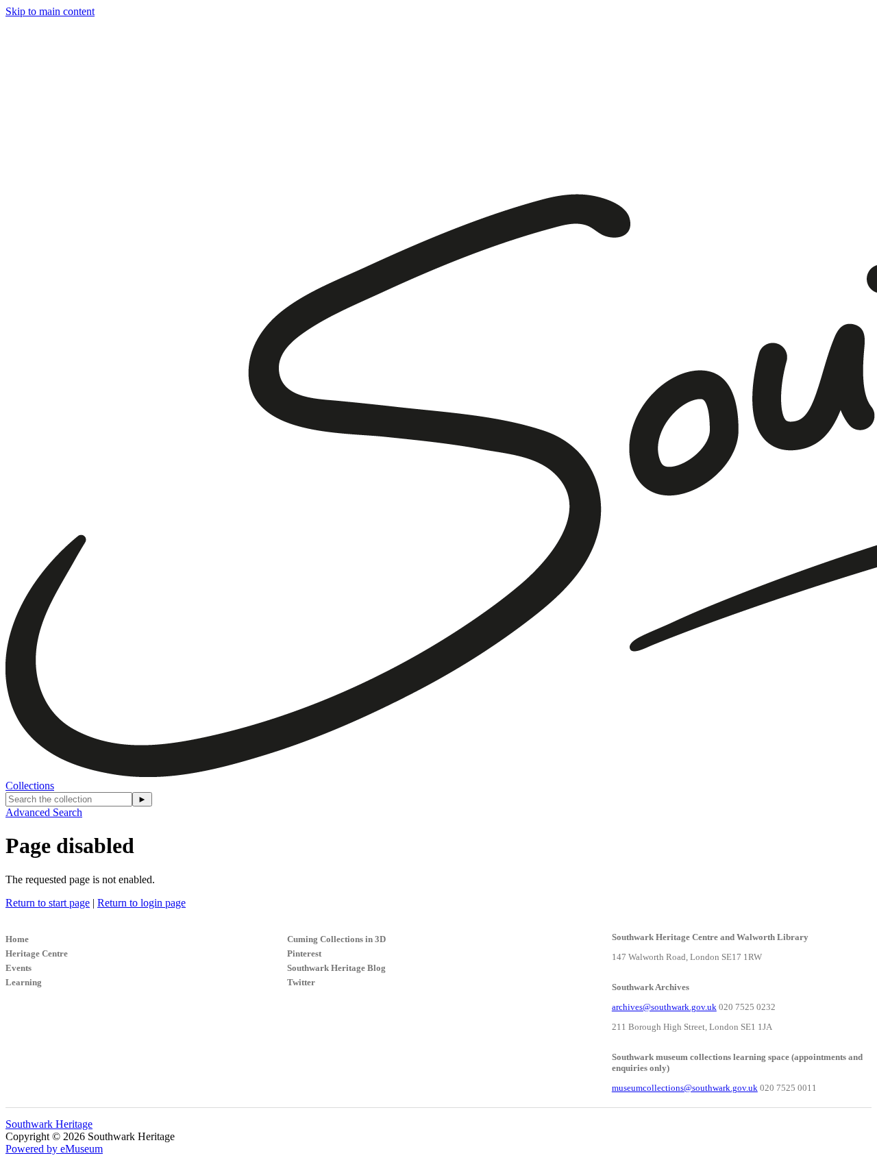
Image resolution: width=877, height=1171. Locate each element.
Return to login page (141, 903)
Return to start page (47, 903)
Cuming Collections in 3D (336, 939)
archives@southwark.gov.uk (664, 1007)
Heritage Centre (36, 953)
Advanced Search (43, 812)
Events (18, 968)
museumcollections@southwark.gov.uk (685, 1088)
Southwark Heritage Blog (336, 968)
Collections (29, 785)
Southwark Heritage (48, 1124)
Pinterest (304, 953)
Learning (23, 982)
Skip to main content (50, 11)
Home (17, 939)
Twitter (301, 982)
